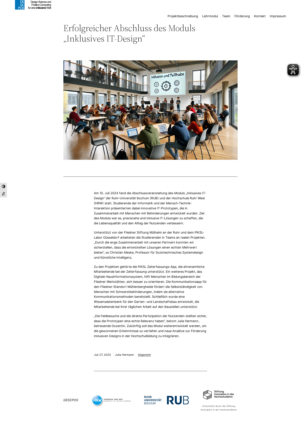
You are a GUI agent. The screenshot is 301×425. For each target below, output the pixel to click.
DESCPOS (70, 400)
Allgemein (144, 354)
